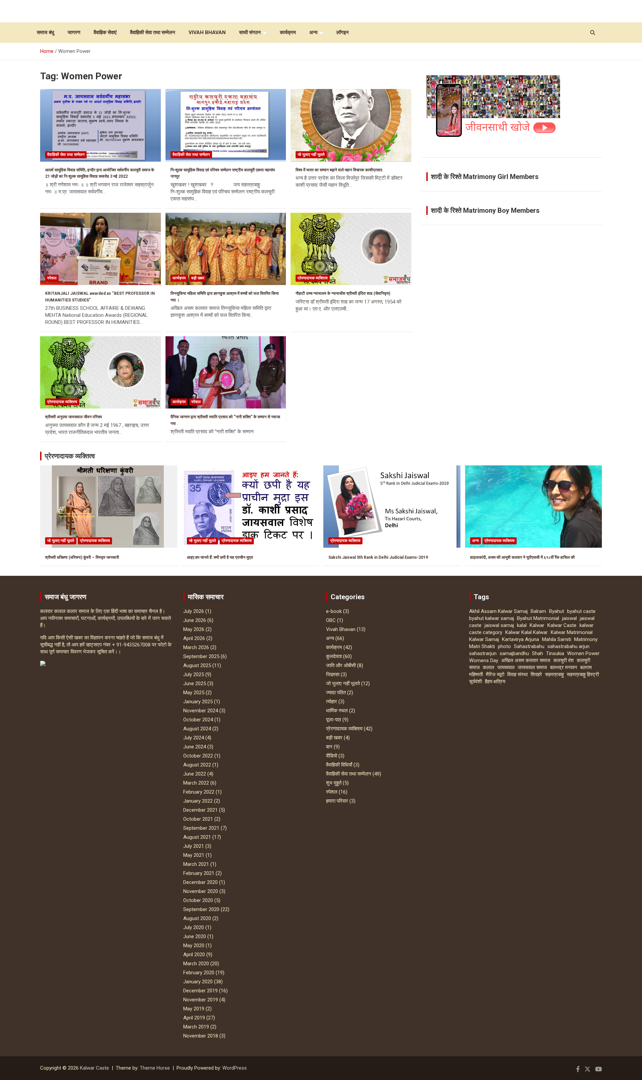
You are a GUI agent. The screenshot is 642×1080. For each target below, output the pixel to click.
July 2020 (193, 927)
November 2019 (200, 1000)
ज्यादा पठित (336, 693)
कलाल (488, 667)
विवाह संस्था (517, 674)
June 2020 (194, 936)
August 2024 (197, 729)
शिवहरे (536, 674)
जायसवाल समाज (532, 667)
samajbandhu (514, 653)
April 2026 (194, 638)
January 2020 (198, 982)
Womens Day (483, 660)
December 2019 (200, 991)
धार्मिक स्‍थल (337, 711)
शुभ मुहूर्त (333, 783)
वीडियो (331, 756)
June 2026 (194, 620)
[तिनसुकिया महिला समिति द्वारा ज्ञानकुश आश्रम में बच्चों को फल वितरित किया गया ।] (226, 248)
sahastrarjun (483, 653)
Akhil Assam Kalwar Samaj (498, 611)
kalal (522, 625)
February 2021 (198, 873)
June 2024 (194, 747)
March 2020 (196, 964)
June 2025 (194, 684)
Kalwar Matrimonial (572, 632)
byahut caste (581, 611)
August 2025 (197, 665)
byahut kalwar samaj (491, 618)
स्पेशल (52, 278)
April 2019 (194, 1018)
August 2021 (197, 837)
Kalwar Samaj (484, 639)
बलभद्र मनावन (563, 667)
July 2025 (193, 674)
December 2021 (200, 810)
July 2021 (193, 846)
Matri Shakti (482, 646)
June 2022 (194, 774)
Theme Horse (155, 1068)
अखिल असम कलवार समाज (525, 660)
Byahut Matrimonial (538, 618)
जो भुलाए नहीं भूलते (311, 154)
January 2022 (198, 801)
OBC (331, 620)
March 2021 (196, 864)
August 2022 (197, 765)
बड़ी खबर (197, 278)
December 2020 (200, 882)
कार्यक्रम (288, 32)
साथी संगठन (250, 32)
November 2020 (200, 891)
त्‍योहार (331, 702)
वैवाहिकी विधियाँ (339, 765)
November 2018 (200, 1036)
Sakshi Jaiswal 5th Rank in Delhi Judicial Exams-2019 (378, 557)
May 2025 (193, 693)
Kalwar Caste (561, 625)
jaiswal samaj (499, 625)
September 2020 (201, 909)
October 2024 (198, 720)
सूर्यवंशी (475, 682)
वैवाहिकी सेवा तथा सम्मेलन (152, 32)
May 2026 (193, 629)
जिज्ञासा (332, 674)
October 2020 (198, 900)
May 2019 (193, 1009)
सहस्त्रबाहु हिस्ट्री (583, 674)
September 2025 (201, 656)
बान (329, 747)
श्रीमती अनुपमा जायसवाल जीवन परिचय (73, 417)
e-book (334, 611)
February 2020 (198, 973)
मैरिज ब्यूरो (495, 674)
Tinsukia (555, 653)
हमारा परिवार (337, 801)
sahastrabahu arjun (568, 646)
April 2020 (194, 955)
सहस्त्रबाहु (554, 674)
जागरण (74, 32)
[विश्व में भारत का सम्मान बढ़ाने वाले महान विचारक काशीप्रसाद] (351, 125)
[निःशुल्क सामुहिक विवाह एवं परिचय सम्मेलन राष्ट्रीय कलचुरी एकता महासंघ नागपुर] (226, 125)
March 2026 (196, 647)
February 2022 (198, 792)
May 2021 (193, 855)
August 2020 (197, 918)
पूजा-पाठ (333, 720)
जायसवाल (506, 667)
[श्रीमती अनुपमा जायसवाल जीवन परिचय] (100, 372)
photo (504, 646)
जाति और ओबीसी (341, 665)
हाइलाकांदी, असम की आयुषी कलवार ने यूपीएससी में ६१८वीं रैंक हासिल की (522, 557)
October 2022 (198, 756)
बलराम (586, 667)
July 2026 (193, 611)
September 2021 (201, 828)
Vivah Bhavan (207, 32)
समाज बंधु (45, 32)
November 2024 (200, 711)
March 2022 (196, 783)
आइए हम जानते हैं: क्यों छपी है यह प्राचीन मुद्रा (220, 557)
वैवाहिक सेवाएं (105, 32)
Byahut (556, 611)
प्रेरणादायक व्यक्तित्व (313, 278)
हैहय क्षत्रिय (495, 682)
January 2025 (198, 702)
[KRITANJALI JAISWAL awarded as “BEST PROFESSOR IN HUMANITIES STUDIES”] (100, 248)
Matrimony (586, 639)
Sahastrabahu (529, 646)
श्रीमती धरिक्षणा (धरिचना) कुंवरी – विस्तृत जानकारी (82, 557)
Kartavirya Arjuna (520, 639)
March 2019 (196, 1027)
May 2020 (193, 945)
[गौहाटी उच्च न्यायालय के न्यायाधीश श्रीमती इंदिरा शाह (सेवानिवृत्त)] (351, 248)
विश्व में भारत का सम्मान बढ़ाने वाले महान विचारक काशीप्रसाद (339, 170)
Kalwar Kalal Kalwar (526, 632)
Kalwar (537, 625)
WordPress (234, 1068)
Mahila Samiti (556, 639)
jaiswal (569, 618)
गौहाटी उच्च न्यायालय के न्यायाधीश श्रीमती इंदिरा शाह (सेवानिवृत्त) (343, 293)
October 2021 (198, 819)
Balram (538, 611)
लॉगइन (342, 32)
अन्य (313, 32)
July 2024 (193, 738)
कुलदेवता (334, 656)
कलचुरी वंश (563, 660)
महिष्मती (476, 674)
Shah (537, 653)
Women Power (583, 653)
